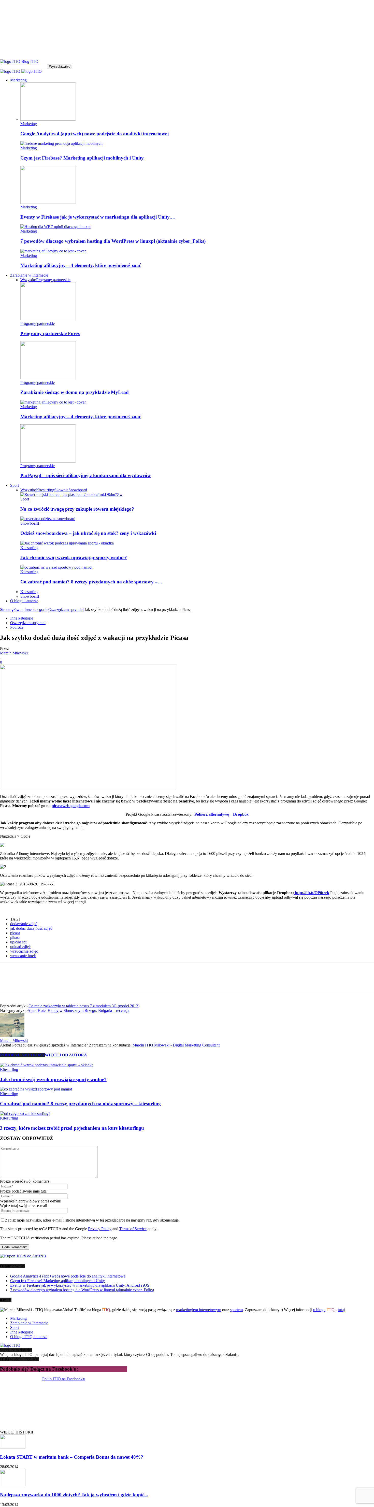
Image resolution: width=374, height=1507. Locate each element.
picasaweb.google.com (71, 805)
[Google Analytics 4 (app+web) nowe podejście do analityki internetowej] (48, 119)
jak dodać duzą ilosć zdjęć (31, 928)
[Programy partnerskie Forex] (48, 319)
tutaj (341, 1310)
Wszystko (28, 280)
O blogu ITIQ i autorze (28, 1336)
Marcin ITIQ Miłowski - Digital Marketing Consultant (176, 1045)
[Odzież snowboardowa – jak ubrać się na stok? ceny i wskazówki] (47, 518)
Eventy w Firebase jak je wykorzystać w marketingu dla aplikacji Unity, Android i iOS (79, 1285)
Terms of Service (133, 1229)
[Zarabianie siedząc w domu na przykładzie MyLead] (48, 378)
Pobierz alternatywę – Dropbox (221, 814)
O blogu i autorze (24, 601)
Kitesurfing (45, 490)
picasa (15, 933)
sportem (236, 1310)
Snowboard (77, 490)
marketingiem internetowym (198, 1310)
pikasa (15, 937)
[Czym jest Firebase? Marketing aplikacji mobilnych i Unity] (61, 143)
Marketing (18, 80)
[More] (117, 982)
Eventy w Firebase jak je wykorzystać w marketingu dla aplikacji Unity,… (98, 217)
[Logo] (10, 71)
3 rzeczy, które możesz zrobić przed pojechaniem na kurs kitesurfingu (72, 1128)
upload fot (18, 942)
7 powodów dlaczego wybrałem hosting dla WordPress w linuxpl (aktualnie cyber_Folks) (113, 241)
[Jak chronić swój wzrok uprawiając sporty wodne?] (67, 543)
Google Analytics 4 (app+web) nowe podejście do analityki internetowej (94, 133)
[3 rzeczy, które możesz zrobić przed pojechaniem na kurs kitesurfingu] (25, 1113)
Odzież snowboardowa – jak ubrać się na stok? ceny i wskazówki (88, 533)
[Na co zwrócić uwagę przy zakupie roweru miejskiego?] (71, 494)
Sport (14, 485)
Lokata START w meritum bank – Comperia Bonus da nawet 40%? (71, 1457)
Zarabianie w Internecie (29, 275)
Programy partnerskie (53, 280)
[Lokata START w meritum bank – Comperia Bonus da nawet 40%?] (12, 1447)
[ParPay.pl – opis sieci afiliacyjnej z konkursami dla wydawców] (48, 461)
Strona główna (11, 609)
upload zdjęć (20, 946)
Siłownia (61, 490)
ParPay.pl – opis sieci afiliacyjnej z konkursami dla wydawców (85, 475)
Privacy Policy (99, 1229)
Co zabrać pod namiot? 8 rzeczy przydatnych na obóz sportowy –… (91, 581)
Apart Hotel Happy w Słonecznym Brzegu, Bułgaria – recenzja (78, 1010)
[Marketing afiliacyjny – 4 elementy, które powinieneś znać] (53, 251)
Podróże (16, 627)
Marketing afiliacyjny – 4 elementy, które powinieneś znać (80, 265)
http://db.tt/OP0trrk (311, 893)
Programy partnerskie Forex (50, 333)
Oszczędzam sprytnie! (66, 609)
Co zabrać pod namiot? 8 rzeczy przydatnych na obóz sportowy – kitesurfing (80, 1103)
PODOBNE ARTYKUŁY (22, 1055)
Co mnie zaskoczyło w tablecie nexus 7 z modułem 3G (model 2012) (83, 1006)
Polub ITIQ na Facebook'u (63, 1379)
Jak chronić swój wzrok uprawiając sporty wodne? (73, 557)
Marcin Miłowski (14, 653)
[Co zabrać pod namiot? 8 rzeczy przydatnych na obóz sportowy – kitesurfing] (56, 567)
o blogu (319, 1310)
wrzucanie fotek (23, 956)
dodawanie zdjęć (23, 924)
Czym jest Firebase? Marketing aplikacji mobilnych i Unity (82, 158)
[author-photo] (12, 1036)
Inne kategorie (35, 609)
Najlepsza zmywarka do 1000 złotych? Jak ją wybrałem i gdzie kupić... (74, 1494)
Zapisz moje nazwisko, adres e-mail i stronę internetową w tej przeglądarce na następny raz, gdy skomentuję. (92, 1220)
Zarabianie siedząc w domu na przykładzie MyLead (74, 392)
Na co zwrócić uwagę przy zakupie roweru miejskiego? (77, 509)
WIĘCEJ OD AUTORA (66, 1055)
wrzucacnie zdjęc (24, 951)
